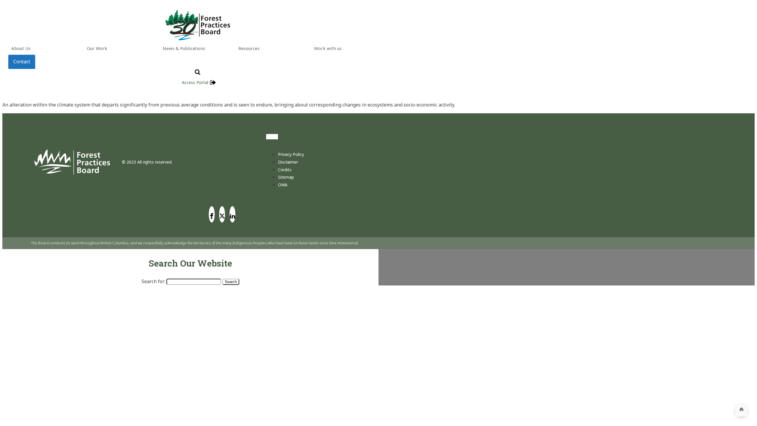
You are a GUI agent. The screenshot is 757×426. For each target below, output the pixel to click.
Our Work (97, 48)
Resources (249, 48)
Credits (285, 169)
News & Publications (184, 48)
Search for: (153, 281)
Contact (21, 61)
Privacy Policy (291, 154)
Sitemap (286, 177)
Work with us (328, 48)
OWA (282, 185)
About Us (20, 48)
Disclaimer (288, 162)
